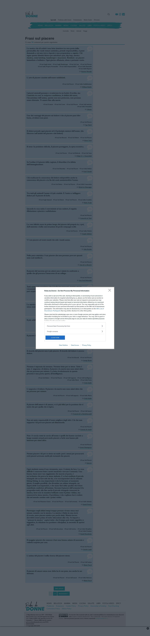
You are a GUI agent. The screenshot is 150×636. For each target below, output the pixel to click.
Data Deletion (63, 345)
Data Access (75, 345)
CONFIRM (55, 337)
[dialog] (75, 318)
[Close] (110, 291)
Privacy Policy (86, 345)
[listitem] (75, 326)
